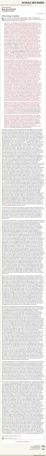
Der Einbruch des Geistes (15, 126)
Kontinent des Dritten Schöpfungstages (32, 110)
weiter (42, 13)
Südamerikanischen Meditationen (21, 18)
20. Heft (21, 19)
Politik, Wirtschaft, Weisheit (38, 381)
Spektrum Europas (8, 44)
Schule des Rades (36, 455)
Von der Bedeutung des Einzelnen (16, 383)
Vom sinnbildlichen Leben (27, 385)
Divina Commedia (26, 126)
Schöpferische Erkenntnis (12, 43)
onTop (44, 455)
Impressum (41, 455)
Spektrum (6, 52)
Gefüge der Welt (19, 56)
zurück (39, 13)
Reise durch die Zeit (23, 441)
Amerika (16, 44)
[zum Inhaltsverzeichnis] (40, 13)
